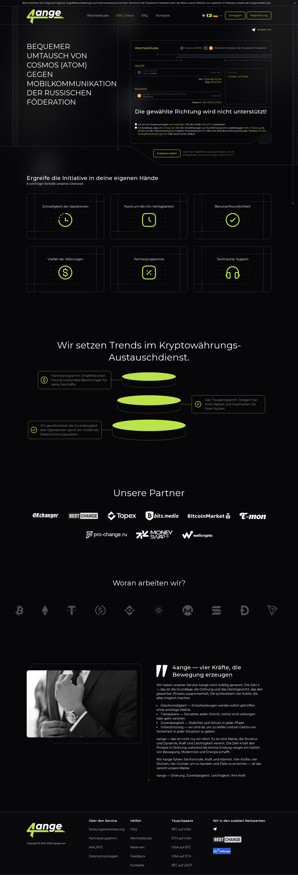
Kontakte (163, 15)
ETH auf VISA (181, 838)
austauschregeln (210, 154)
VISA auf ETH (181, 856)
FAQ (144, 15)
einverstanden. (177, 124)
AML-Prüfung (251, 127)
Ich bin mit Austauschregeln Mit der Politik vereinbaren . (182, 124)
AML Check (125, 15)
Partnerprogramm (103, 838)
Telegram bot (264, 29)
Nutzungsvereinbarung (107, 829)
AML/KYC (206, 124)
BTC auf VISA (181, 829)
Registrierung (259, 15)
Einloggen (235, 15)
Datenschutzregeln (103, 856)
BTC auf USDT (182, 865)
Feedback (137, 856)
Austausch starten (167, 153)
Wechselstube (98, 15)
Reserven (137, 847)
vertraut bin (169, 127)
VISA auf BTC (181, 847)
